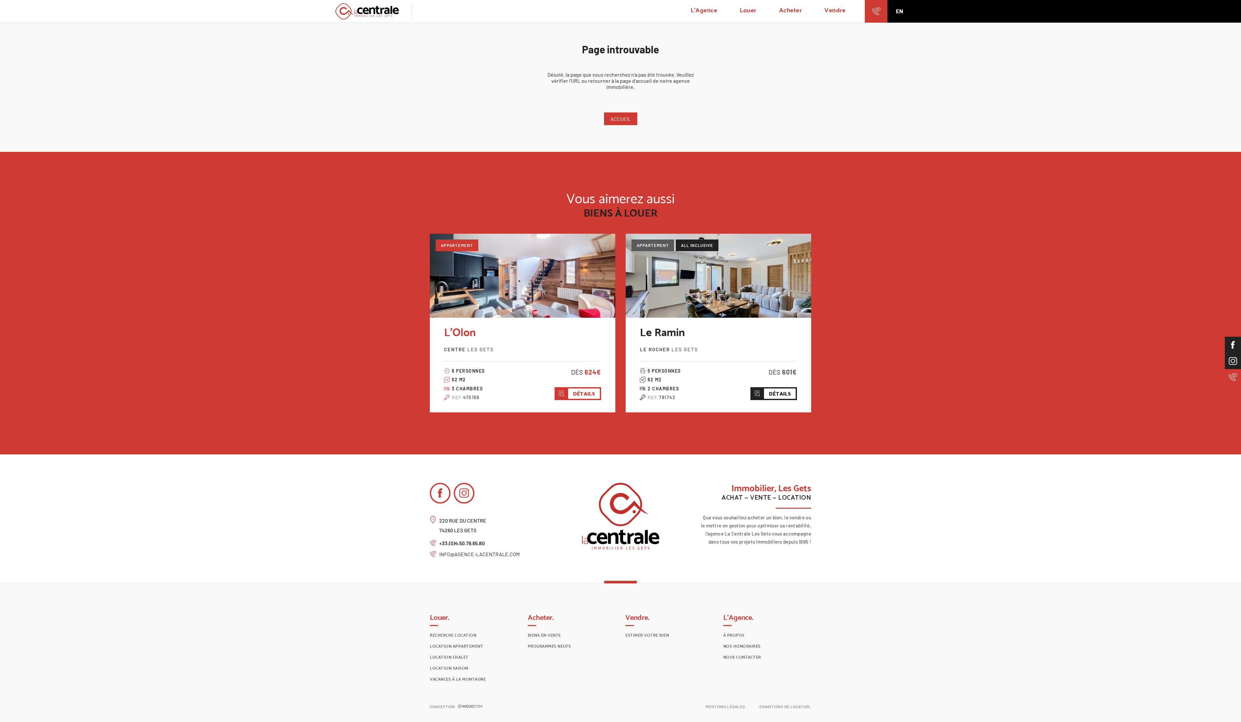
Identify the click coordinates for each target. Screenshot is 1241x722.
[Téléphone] (1233, 377)
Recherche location (453, 635)
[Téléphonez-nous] (876, 11)
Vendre (834, 10)
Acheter (790, 10)
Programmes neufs (549, 646)
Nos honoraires (742, 646)
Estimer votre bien (647, 635)
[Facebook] (1233, 345)
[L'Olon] (522, 276)
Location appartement (456, 646)
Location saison (449, 668)
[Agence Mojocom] (470, 706)
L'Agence (704, 10)
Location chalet (449, 657)
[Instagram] (1233, 361)
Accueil (620, 119)
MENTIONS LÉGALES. (726, 706)
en (899, 11)
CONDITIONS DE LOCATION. (785, 706)
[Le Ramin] (718, 276)
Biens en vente (544, 635)
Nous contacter (742, 657)
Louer (748, 10)
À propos (734, 635)
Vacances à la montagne (458, 679)
